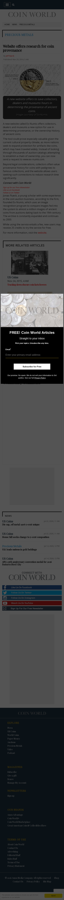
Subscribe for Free (32, 366)
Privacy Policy (40, 378)
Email (8, 349)
